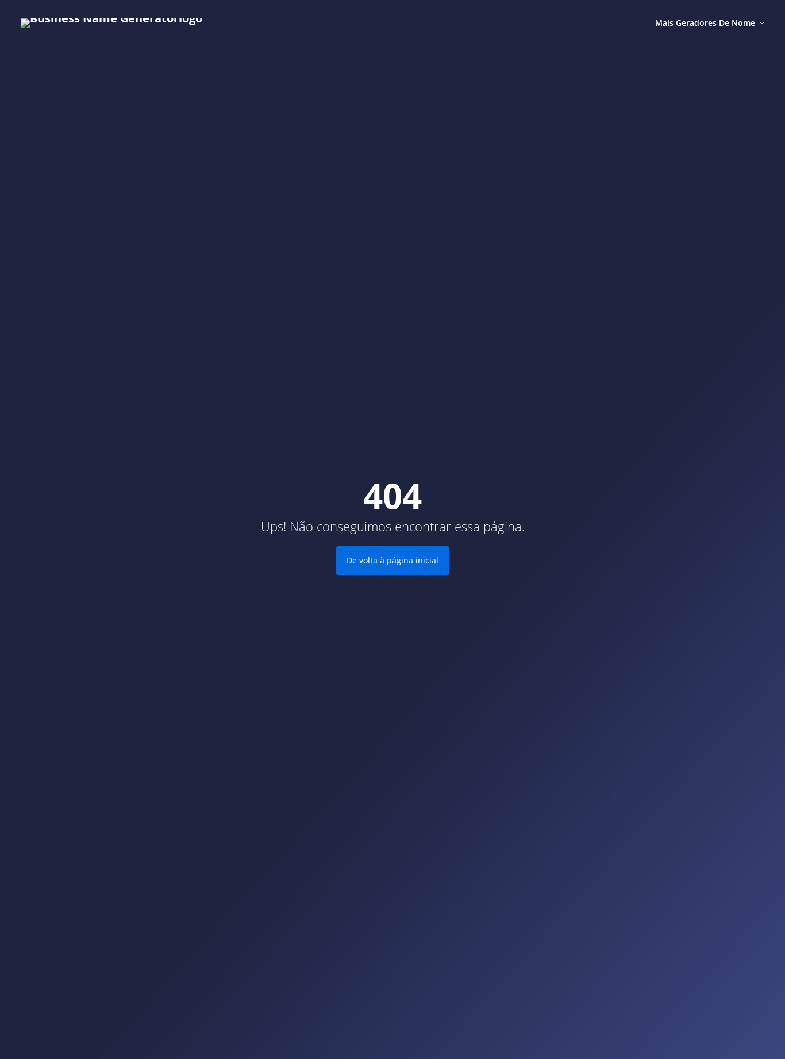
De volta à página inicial (392, 560)
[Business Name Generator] (111, 23)
